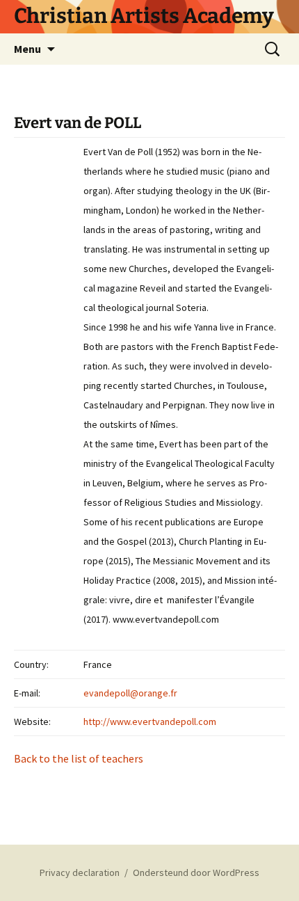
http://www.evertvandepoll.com (149, 721)
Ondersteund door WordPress (196, 872)
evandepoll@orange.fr (130, 693)
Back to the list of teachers (78, 758)
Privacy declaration (80, 872)
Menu (27, 49)
